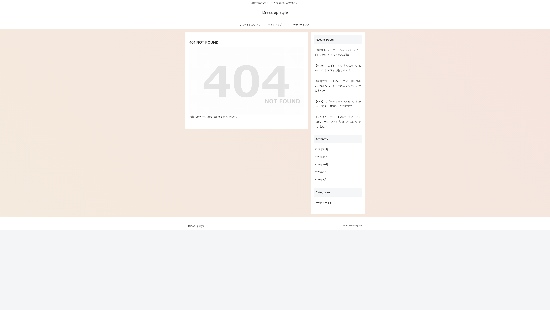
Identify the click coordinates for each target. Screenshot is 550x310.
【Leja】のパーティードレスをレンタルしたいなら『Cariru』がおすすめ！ (338, 103)
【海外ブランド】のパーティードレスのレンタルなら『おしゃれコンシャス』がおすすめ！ (338, 86)
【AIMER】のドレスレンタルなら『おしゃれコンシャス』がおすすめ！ (338, 68)
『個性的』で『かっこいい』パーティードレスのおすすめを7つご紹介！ (338, 52)
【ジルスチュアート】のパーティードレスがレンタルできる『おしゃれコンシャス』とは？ (338, 122)
